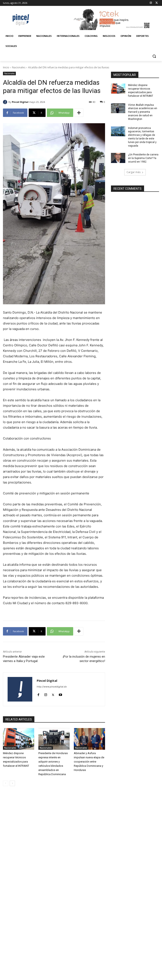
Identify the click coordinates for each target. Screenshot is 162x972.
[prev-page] (5, 783)
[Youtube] (60, 693)
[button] (154, 56)
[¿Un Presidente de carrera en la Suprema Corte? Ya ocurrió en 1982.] (118, 158)
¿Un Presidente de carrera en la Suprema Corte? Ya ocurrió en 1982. (143, 158)
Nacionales (18, 67)
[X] (156, 3)
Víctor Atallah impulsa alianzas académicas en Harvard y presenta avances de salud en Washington (142, 112)
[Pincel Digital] (5, 102)
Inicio (6, 67)
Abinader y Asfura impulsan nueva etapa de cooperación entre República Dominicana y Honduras (89, 762)
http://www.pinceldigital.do (52, 686)
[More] (78, 113)
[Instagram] (150, 3)
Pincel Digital (20, 101)
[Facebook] (38, 693)
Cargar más (133, 172)
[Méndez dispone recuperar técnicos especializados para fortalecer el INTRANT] (18, 739)
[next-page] (12, 783)
